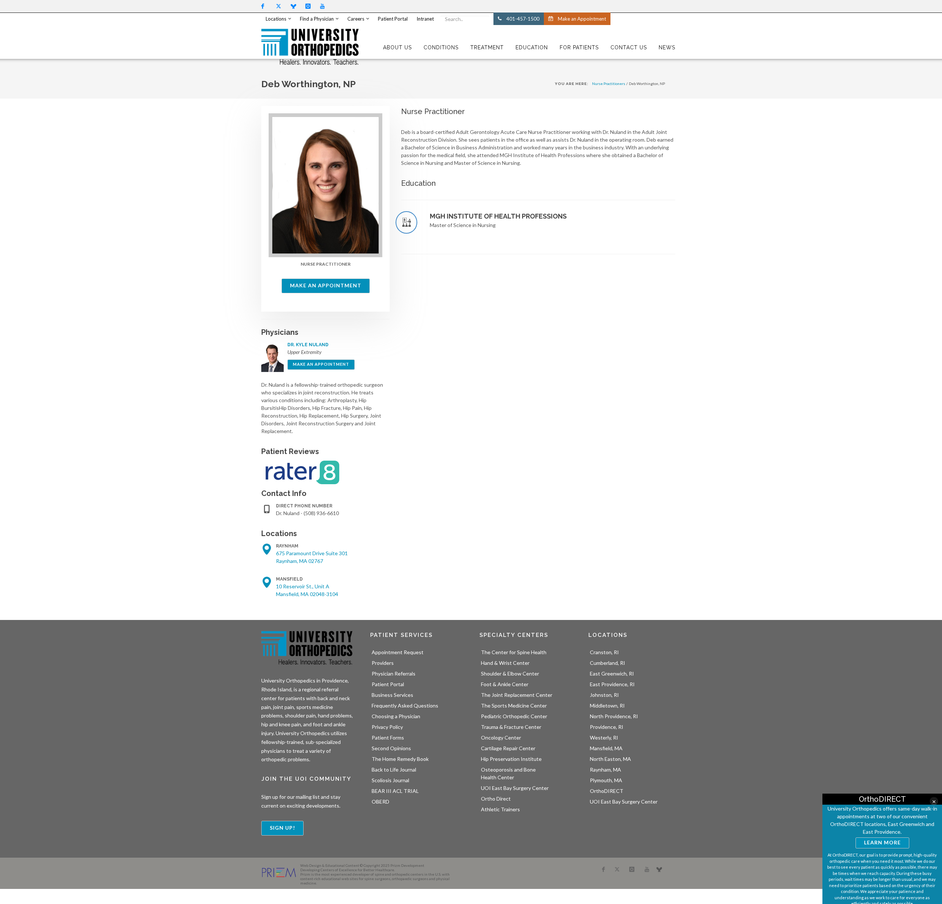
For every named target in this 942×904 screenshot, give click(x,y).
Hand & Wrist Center (505, 663)
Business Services (392, 695)
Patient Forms (388, 737)
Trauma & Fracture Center (511, 727)
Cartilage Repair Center (508, 748)
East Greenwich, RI (612, 673)
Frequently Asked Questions (405, 705)
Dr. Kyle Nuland (308, 344)
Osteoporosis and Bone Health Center (508, 773)
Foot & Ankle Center (504, 684)
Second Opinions (391, 748)
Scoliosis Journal (390, 780)
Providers (383, 663)
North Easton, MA (610, 759)
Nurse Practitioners (608, 83)
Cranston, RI (604, 652)
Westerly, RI (604, 737)
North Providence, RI (614, 716)
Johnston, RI (604, 695)
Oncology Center (501, 737)
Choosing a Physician (396, 716)
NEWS (667, 47)
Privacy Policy (387, 727)
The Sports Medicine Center (514, 705)
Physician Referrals (393, 673)
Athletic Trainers (500, 809)
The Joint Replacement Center (516, 695)
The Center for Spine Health (513, 652)
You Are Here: (571, 84)
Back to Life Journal (394, 769)
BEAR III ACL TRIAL (395, 791)
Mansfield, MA (606, 748)
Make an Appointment (325, 285)
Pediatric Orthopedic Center (514, 716)
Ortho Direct (496, 798)
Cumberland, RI (607, 663)
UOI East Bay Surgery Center (515, 788)
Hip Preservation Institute (511, 759)
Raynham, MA (605, 769)
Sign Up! (282, 828)
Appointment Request (398, 652)
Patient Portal (388, 684)
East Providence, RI (612, 684)
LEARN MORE (882, 842)
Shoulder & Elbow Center (510, 673)
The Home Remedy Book (400, 759)
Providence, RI (606, 727)
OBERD (380, 801)
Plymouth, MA (606, 780)
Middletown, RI (607, 705)
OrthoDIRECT (606, 791)
